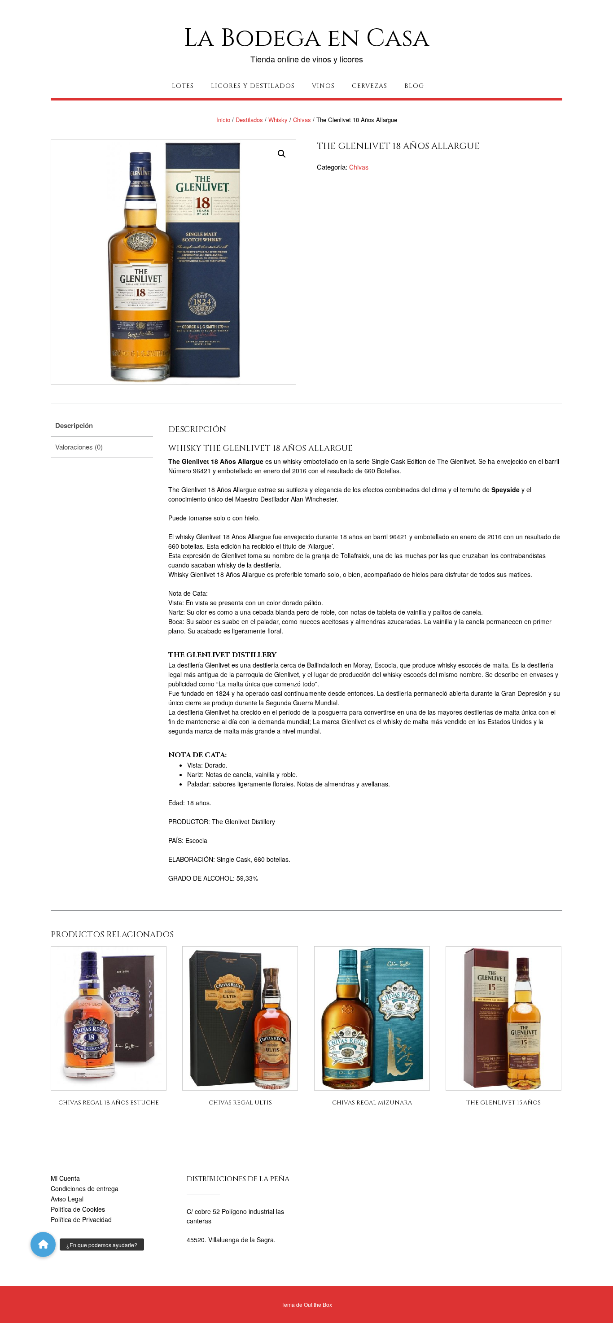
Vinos (323, 86)
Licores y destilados (253, 86)
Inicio (223, 119)
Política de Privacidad (81, 1219)
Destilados (249, 119)
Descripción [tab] (74, 425)
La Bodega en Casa (306, 38)
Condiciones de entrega (84, 1188)
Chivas (302, 119)
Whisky (278, 119)
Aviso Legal (67, 1198)
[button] (282, 154)
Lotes (183, 86)
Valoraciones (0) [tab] (79, 446)
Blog (414, 86)
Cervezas (369, 86)
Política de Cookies (78, 1209)
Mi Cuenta (65, 1178)
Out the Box (318, 1304)
